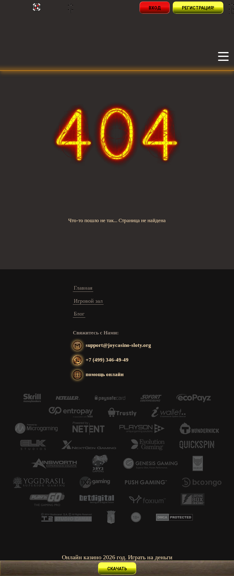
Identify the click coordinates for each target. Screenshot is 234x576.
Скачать (117, 568)
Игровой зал (88, 301)
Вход (155, 7)
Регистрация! (198, 7)
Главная (83, 288)
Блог (79, 314)
